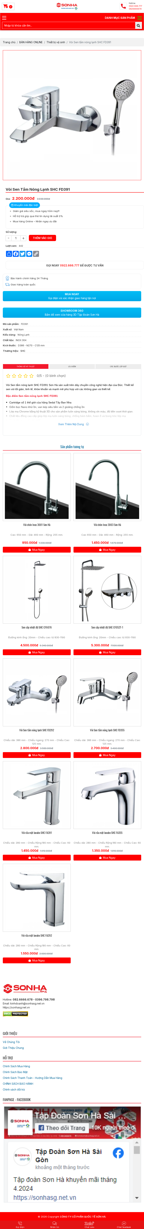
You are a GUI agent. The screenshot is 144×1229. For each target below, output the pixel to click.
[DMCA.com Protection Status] (15, 1013)
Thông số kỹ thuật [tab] (25, 366)
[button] (138, 54)
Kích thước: (9, 345)
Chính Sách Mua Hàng (16, 1066)
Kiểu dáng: (9, 334)
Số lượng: (11, 231)
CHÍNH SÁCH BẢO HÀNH (18, 1083)
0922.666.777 (69, 265)
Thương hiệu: (11, 350)
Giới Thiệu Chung (13, 1047)
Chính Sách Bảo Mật (15, 1072)
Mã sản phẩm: (11, 323)
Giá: (8, 198)
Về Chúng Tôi (11, 1042)
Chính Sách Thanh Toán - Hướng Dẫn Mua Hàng (32, 1077)
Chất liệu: (8, 340)
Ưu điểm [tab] (72, 366)
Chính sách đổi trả (14, 1089)
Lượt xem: (11, 245)
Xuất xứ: (7, 329)
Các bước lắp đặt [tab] (118, 366)
